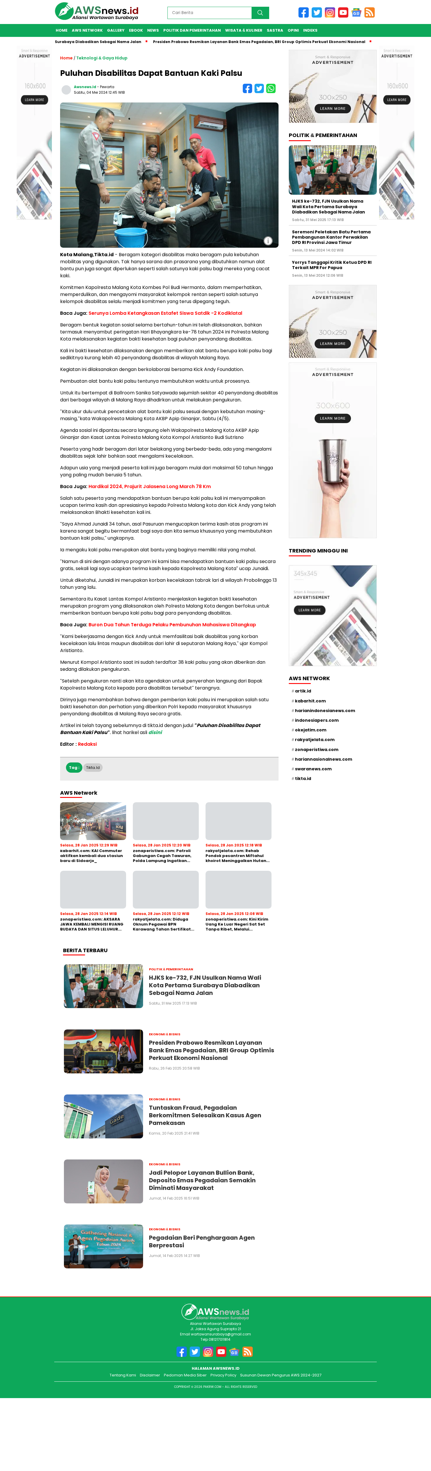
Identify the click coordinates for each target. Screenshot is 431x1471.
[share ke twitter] (260, 92)
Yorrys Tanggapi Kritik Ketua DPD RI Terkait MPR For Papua (331, 264)
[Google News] (357, 16)
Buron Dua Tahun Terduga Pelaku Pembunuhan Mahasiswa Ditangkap (172, 624)
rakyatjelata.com (315, 739)
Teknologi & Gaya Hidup (102, 58)
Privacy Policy (223, 1375)
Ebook (136, 30)
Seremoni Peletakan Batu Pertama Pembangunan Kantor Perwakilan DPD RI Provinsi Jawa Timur (331, 237)
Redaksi (87, 744)
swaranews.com (313, 769)
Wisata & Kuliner (243, 30)
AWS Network (87, 30)
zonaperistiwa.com (316, 749)
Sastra (275, 30)
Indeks (310, 30)
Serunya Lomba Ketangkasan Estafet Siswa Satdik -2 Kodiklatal (165, 313)
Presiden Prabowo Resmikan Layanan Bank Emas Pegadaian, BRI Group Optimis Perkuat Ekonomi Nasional (227, 41)
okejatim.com (310, 730)
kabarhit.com (310, 700)
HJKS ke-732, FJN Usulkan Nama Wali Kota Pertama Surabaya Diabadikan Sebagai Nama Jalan (328, 206)
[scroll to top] (417, 1437)
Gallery (116, 30)
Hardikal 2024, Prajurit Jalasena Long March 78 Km (150, 486)
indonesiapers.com (317, 720)
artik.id (303, 691)
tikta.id (93, 767)
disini (155, 732)
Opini (293, 30)
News (153, 30)
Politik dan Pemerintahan (192, 30)
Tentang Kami (123, 1375)
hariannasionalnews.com (323, 759)
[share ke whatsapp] (271, 92)
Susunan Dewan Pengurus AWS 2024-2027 (280, 1375)
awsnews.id (85, 86)
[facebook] (305, 16)
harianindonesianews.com (325, 710)
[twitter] (318, 16)
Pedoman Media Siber (185, 1375)
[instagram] (331, 16)
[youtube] (344, 16)
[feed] (370, 16)
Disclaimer (150, 1375)
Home (61, 30)
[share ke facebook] (248, 92)
